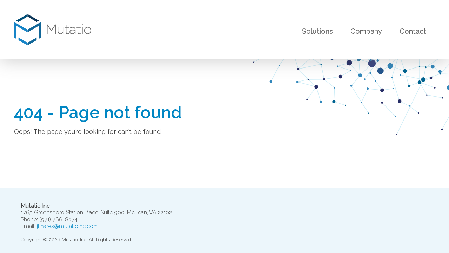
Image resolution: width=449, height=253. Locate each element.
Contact (413, 31)
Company (366, 31)
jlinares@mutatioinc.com (68, 226)
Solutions (317, 31)
